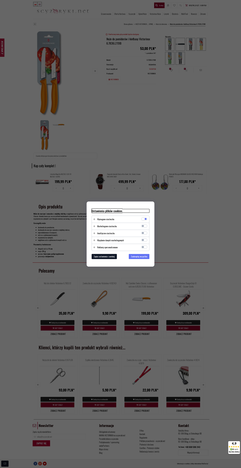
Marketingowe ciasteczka (107, 226)
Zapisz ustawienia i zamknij (104, 256)
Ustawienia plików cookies (107, 211)
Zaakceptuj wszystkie (139, 256)
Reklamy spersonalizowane (107, 247)
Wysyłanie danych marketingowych (110, 240)
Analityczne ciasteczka (106, 233)
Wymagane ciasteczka (105, 219)
